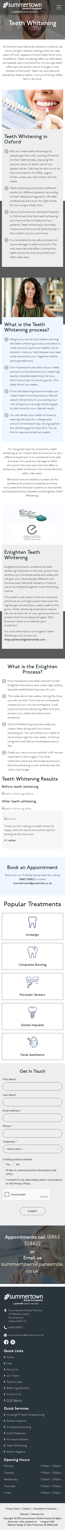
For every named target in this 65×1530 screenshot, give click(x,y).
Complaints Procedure (44, 1509)
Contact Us (13, 1394)
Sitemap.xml (37, 1514)
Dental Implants (16, 1421)
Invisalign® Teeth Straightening (25, 1415)
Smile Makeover (16, 1433)
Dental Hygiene (15, 1452)
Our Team (12, 1376)
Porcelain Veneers (17, 1439)
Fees (9, 1363)
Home (10, 1357)
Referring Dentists (17, 1388)
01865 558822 (16, 1327)
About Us (12, 1369)
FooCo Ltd (52, 1525)
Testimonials (14, 1382)
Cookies (26, 1509)
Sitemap (24, 1514)
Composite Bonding (18, 1427)
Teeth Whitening (16, 1445)
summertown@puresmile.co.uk (32, 1267)
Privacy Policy (13, 1509)
